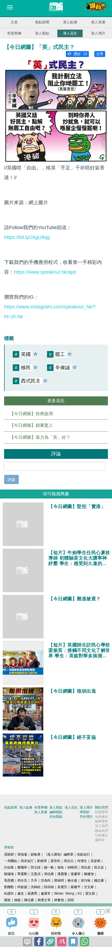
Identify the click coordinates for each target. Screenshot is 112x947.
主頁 (14, 22)
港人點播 (70, 22)
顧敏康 (36, 854)
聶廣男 (32, 893)
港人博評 (98, 33)
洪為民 (46, 880)
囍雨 (70, 900)
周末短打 (27, 861)
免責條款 (101, 817)
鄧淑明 (59, 880)
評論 (11, 479)
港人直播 (98, 22)
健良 (20, 893)
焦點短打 (83, 854)
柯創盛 (22, 887)
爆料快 (100, 840)
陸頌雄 (49, 887)
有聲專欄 (14, 33)
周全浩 (22, 880)
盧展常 (46, 893)
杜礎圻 (9, 893)
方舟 (34, 880)
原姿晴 (95, 861)
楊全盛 (72, 880)
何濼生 (82, 861)
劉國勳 (9, 887)
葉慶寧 (75, 874)
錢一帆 (49, 867)
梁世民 (55, 861)
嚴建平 (75, 887)
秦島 (60, 867)
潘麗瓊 (62, 874)
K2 (80, 893)
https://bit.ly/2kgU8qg (27, 237)
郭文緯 (36, 867)
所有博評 (86, 817)
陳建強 (89, 874)
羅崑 (7, 900)
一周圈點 (10, 861)
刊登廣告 (101, 835)
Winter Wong (64, 893)
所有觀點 (56, 817)
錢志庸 (99, 880)
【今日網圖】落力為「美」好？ (40, 437)
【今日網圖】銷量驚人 (31, 425)
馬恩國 (9, 880)
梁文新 (90, 893)
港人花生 (70, 33)
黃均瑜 (86, 880)
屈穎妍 (9, 854)
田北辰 (99, 867)
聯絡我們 (101, 831)
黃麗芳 (62, 887)
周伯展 (49, 874)
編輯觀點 (56, 812)
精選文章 (44, 900)
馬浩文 (69, 861)
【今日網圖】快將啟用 (31, 413)
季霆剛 (22, 874)
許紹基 (9, 867)
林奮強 (59, 900)
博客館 (84, 812)
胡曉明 (72, 867)
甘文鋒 (89, 887)
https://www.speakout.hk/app (45, 272)
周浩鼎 (86, 867)
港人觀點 (42, 33)
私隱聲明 (101, 812)
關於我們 (101, 807)
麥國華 (22, 867)
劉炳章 (42, 861)
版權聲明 (101, 821)
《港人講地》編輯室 (58, 854)
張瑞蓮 (22, 854)
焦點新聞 (42, 22)
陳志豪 (29, 900)
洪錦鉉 (36, 887)
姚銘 (17, 900)
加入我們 (101, 826)
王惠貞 (36, 874)
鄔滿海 (9, 874)
